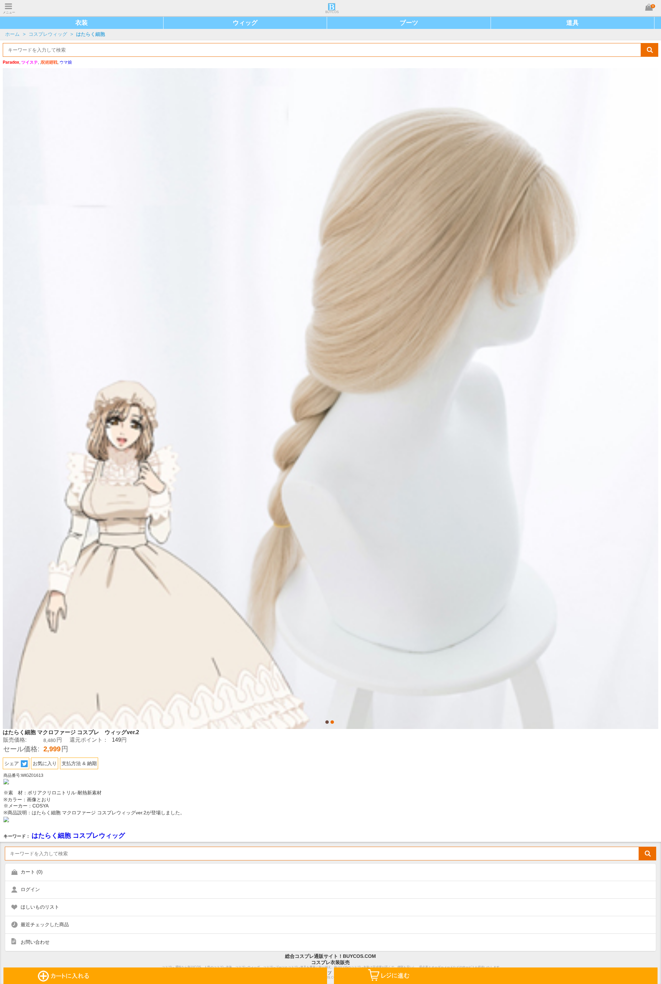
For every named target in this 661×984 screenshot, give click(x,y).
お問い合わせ (35, 942)
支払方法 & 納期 (79, 763)
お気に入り (45, 763)
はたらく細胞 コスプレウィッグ (78, 835)
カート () (32, 872)
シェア (11, 763)
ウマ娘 (66, 62)
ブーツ (409, 22)
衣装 (81, 22)
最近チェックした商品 (45, 924)
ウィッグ (245, 22)
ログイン (30, 889)
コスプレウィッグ (48, 34)
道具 (572, 22)
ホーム (12, 34)
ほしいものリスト (40, 907)
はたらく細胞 (90, 34)
